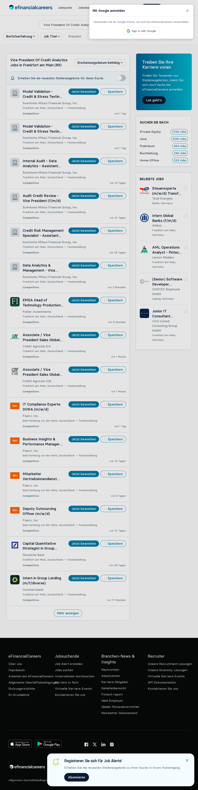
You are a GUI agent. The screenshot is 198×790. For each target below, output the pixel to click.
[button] (99, 395)
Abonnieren (76, 777)
